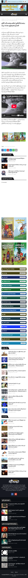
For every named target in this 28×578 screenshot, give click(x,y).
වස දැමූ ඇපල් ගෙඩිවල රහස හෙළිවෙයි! (16, 503)
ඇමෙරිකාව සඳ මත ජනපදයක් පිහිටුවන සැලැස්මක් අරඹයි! (16, 159)
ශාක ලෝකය (13, 343)
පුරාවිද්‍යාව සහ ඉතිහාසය (13, 306)
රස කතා (13, 298)
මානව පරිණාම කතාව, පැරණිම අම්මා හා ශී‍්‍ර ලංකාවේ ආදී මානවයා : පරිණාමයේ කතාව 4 (17, 390)
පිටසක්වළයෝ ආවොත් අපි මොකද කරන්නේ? (15, 427)
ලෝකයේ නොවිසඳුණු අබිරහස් (13, 310)
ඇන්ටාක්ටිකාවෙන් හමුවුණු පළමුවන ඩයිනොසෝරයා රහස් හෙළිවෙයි (15, 433)
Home (2, 19)
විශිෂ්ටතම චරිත (13, 281)
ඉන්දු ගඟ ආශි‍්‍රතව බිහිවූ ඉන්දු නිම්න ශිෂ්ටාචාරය (15, 397)
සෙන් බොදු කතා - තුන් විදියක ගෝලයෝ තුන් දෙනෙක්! (16, 564)
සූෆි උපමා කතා (13, 339)
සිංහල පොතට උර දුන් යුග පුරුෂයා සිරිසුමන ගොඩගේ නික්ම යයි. (17, 452)
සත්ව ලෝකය (13, 322)
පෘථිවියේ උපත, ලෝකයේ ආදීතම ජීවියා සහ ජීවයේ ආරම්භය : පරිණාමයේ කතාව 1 (17, 365)
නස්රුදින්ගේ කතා (13, 289)
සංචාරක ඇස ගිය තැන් (13, 335)
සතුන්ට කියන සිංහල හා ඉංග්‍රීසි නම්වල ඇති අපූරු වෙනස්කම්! (16, 352)
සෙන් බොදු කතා (13, 318)
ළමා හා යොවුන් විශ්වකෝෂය (13, 293)
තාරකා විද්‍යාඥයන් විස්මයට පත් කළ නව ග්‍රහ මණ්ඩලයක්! (17, 165)
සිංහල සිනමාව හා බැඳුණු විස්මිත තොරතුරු (16, 377)
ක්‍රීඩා (13, 314)
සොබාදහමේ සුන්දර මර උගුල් (14, 383)
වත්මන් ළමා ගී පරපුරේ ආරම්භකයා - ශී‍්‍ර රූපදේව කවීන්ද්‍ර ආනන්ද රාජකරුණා (16, 358)
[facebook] (12, 494)
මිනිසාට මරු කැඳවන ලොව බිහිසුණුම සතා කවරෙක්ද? (16, 420)
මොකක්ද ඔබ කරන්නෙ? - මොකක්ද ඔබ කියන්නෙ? (16, 558)
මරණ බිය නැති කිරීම (12, 551)
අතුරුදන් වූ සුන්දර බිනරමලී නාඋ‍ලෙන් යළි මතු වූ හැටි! (17, 403)
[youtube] (16, 494)
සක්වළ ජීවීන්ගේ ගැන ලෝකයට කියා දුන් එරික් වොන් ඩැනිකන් (16, 446)
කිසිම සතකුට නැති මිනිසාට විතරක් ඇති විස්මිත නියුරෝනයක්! (16, 171)
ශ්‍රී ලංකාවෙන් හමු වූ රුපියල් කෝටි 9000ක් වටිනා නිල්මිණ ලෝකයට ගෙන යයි (16, 528)
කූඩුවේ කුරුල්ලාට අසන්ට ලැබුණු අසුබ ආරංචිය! (16, 510)
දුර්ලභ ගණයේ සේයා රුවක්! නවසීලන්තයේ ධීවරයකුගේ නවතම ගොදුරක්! (17, 409)
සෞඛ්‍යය (13, 326)
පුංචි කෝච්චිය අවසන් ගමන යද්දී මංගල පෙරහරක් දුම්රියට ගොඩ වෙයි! (16, 459)
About (16, 572)
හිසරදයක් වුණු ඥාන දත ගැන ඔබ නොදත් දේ (17, 533)
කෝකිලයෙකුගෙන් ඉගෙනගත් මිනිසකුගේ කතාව (17, 517)
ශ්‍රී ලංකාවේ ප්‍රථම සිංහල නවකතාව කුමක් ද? (17, 370)
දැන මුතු (13, 273)
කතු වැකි (13, 277)
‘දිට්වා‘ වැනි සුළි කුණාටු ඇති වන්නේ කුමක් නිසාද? (17, 540)
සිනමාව (13, 330)
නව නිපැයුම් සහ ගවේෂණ (10, 19)
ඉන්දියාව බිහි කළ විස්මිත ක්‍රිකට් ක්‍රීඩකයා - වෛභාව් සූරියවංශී (16, 440)
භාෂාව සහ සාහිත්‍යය (13, 285)
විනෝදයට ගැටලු (13, 302)
